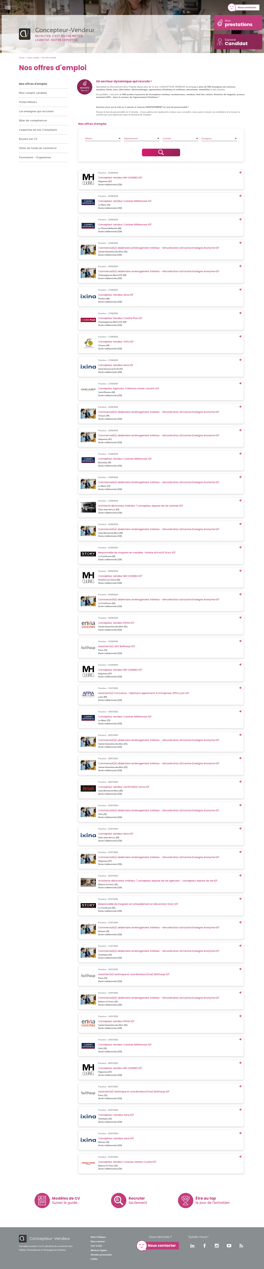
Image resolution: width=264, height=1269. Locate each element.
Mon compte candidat (33, 93)
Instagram (217, 1245)
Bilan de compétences (33, 120)
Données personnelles (101, 1255)
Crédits (94, 1259)
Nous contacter (247, 7)
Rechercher (161, 152)
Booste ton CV (28, 139)
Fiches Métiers (28, 102)
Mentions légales (99, 1250)
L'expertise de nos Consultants (38, 129)
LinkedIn (192, 1245)
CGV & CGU (96, 1246)
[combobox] (103, 138)
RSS (241, 1245)
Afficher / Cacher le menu (8, 7)
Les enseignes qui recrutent (36, 111)
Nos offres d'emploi (33, 84)
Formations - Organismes (35, 157)
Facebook (204, 1245)
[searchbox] (103, 138)
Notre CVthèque (98, 1237)
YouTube (229, 1245)
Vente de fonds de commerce (38, 148)
